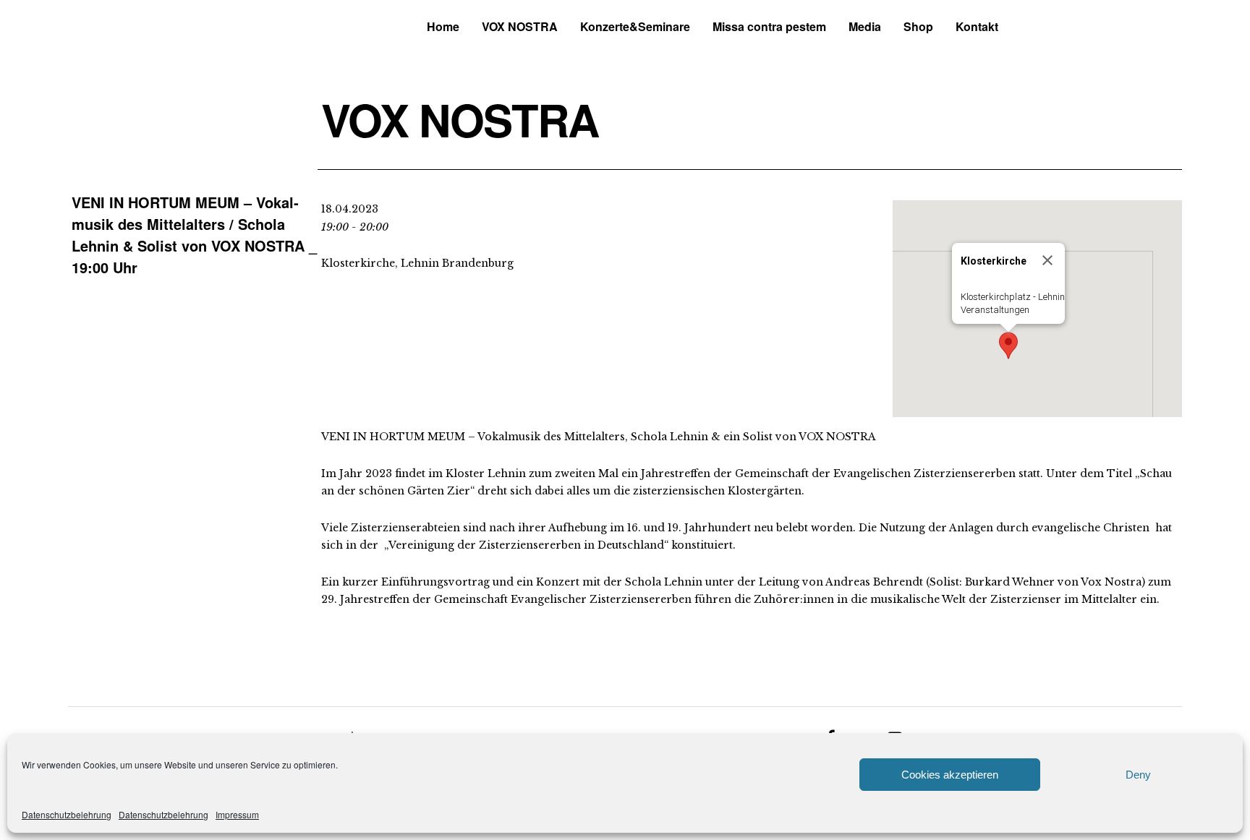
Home (443, 26)
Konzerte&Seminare (635, 26)
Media (865, 26)
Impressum (237, 814)
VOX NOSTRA (520, 26)
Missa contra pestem (769, 26)
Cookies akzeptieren (949, 774)
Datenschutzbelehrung (66, 814)
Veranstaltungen (995, 309)
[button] (1008, 345)
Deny (1138, 774)
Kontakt (977, 26)
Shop (918, 26)
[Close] (1047, 260)
